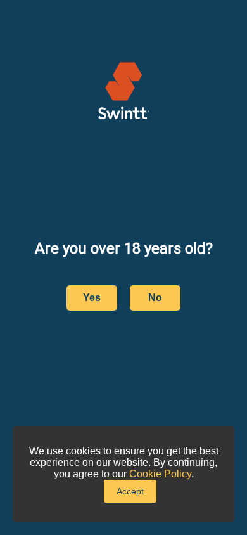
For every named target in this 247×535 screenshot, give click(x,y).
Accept (130, 491)
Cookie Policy (160, 473)
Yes (92, 297)
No (155, 297)
